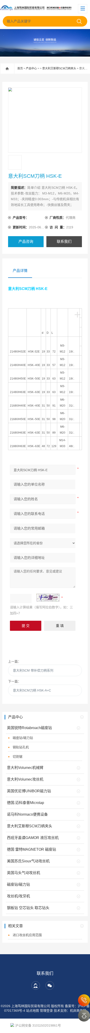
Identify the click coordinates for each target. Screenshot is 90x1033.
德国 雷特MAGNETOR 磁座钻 (31, 849)
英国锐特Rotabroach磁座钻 (29, 728)
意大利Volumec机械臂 (25, 768)
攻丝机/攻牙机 (18, 896)
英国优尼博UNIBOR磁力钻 (29, 791)
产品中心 (31, 68)
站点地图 (32, 1010)
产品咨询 (25, 241)
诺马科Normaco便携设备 (27, 814)
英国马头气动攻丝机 (23, 873)
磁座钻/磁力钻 (23, 738)
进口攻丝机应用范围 (27, 935)
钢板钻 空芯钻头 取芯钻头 (28, 908)
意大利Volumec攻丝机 (25, 779)
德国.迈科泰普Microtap (25, 803)
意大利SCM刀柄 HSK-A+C (32, 690)
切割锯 (17, 756)
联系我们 (64, 241)
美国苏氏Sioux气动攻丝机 (28, 861)
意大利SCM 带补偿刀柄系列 (33, 670)
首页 (20, 68)
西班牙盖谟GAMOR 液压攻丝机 (33, 838)
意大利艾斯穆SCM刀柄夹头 (59, 68)
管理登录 (46, 1010)
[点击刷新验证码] (48, 597)
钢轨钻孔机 (21, 747)
